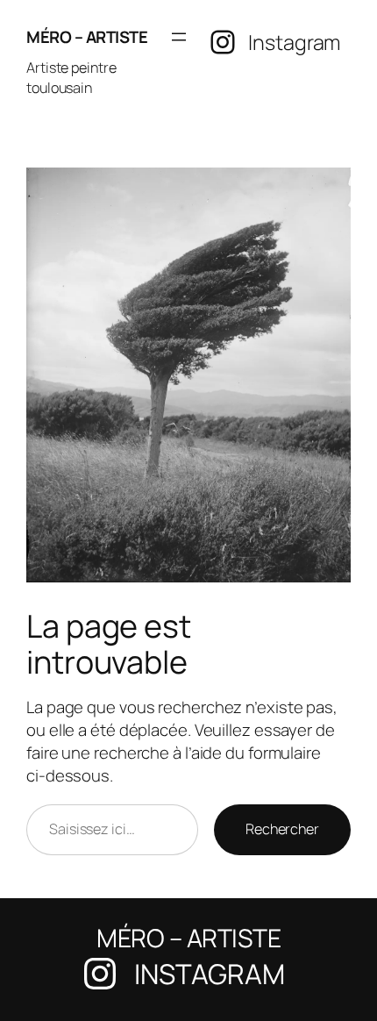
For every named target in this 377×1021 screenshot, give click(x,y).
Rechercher (282, 829)
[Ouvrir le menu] (178, 36)
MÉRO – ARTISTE (86, 36)
